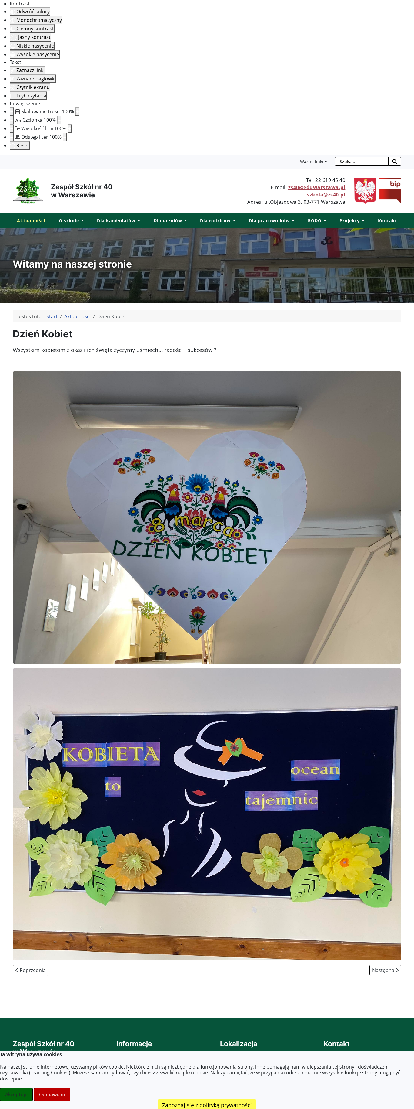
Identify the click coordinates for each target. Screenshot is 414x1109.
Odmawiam (52, 1094)
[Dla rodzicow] (233, 220)
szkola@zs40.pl (326, 194)
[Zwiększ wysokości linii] (70, 128)
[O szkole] (81, 220)
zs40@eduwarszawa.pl (317, 187)
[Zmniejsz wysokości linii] (12, 128)
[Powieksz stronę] (77, 111)
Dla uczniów (168, 221)
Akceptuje (16, 1094)
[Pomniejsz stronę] (12, 111)
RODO (315, 221)
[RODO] (324, 220)
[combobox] (362, 161)
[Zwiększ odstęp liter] (65, 137)
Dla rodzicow (215, 221)
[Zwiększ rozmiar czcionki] (59, 120)
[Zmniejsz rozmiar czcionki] (12, 120)
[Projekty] (362, 220)
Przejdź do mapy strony (4, 159)
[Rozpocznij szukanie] (394, 161)
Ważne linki (311, 161)
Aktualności (31, 221)
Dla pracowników (269, 221)
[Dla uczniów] (184, 220)
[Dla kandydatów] (137, 220)
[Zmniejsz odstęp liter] (12, 137)
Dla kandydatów (116, 221)
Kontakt (387, 221)
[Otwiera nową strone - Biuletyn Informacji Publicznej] (388, 190)
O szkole (69, 221)
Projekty (349, 221)
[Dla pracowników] (292, 220)
